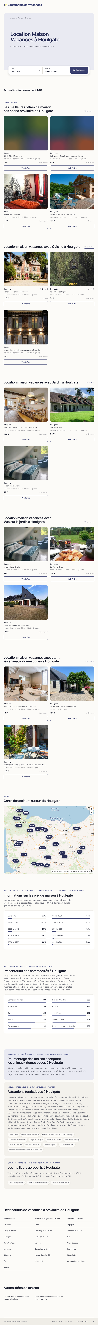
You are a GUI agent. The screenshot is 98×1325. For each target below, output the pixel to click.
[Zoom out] (91, 812)
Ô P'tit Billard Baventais (13, 156)
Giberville (7, 1255)
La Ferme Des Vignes (58, 292)
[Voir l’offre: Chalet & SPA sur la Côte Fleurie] (72, 191)
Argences (7, 1249)
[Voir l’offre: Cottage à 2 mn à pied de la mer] (26, 602)
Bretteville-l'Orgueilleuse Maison (47, 1218)
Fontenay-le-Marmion (43, 1231)
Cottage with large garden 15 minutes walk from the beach (27, 765)
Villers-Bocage (72, 1243)
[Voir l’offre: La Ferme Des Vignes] (72, 269)
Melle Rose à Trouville (12, 214)
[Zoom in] (91, 809)
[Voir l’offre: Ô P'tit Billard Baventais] (26, 133)
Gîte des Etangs (56, 427)
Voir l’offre (26, 168)
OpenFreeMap (56, 871)
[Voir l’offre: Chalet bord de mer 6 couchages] (72, 683)
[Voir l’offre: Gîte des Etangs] (72, 405)
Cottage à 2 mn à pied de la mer (16, 625)
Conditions (68, 1321)
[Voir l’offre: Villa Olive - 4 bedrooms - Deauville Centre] (26, 405)
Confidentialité (57, 1321)
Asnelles (7, 1267)
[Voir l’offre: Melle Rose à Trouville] (26, 191)
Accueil (12, 18)
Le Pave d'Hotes (56, 567)
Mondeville (39, 1261)
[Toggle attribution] (91, 871)
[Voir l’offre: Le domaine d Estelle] (26, 463)
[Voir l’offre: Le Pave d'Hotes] (72, 544)
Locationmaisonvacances (25, 4)
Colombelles (71, 1249)
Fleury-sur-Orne (10, 1231)
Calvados (7, 1225)
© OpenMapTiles (66, 871)
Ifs (5, 1261)
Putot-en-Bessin (41, 1237)
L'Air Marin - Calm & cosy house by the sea (66, 156)
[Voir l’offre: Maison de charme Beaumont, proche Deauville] (26, 327)
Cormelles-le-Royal (42, 1249)
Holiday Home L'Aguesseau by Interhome (19, 706)
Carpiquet (70, 1225)
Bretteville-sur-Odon (75, 1218)
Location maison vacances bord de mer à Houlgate (49, 1298)
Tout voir (89, 111)
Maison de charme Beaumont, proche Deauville (22, 350)
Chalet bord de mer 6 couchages (63, 706)
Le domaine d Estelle (12, 486)
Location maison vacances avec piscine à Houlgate (16, 1298)
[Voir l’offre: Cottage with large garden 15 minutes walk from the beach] (26, 742)
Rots (68, 1237)
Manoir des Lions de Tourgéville (16, 292)
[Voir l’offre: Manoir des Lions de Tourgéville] (26, 269)
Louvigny (7, 1237)
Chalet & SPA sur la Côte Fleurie (62, 214)
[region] (49, 840)
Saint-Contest (9, 1243)
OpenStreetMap (84, 871)
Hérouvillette (71, 1255)
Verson (38, 1243)
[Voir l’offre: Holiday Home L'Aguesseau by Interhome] (26, 683)
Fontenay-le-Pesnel (74, 1231)
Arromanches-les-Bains (76, 1261)
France (20, 18)
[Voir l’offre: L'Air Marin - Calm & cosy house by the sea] (72, 133)
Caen (37, 1225)
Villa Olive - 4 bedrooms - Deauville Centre (20, 427)
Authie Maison (9, 1218)
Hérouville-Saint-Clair (43, 1255)
